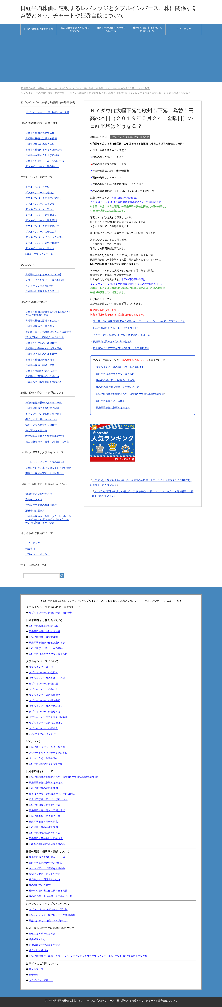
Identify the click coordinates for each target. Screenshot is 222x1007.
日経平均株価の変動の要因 (39, 326)
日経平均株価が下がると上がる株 (43, 149)
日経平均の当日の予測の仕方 (41, 354)
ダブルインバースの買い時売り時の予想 (130, 137)
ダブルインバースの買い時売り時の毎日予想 (120, 367)
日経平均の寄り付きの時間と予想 (43, 348)
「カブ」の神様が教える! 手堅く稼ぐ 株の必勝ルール (121, 335)
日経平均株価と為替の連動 (110, 400)
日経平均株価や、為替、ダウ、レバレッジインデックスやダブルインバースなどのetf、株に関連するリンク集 (48, 519)
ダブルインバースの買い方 (39, 209)
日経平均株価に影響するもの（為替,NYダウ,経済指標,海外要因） (64, 777)
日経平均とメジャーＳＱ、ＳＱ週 (43, 274)
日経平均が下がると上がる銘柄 (42, 155)
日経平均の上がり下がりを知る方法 (111, 29)
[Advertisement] (111, 61)
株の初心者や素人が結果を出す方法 (74, 29)
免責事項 (30, 548)
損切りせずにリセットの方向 (41, 419)
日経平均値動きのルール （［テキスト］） (116, 328)
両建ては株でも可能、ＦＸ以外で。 (44, 473)
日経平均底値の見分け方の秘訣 (42, 408)
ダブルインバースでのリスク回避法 (44, 237)
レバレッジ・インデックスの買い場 (44, 462)
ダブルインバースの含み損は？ (42, 243)
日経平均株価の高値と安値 (39, 365)
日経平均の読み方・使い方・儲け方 (112, 341)
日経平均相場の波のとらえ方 (41, 371)
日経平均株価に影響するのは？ (113, 407)
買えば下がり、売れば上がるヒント (44, 337)
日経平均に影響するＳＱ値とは (42, 291)
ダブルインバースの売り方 (39, 248)
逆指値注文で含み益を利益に (41, 505)
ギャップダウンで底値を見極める (43, 413)
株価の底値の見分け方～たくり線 (43, 402)
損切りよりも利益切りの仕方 (41, 425)
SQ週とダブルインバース (39, 254)
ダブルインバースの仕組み (39, 192)
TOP (85, 88)
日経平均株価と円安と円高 (39, 359)
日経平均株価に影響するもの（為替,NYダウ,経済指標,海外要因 (130, 394)
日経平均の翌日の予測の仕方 (41, 343)
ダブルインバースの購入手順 (41, 220)
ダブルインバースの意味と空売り (43, 198)
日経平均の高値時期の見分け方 (42, 376)
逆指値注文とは (33, 499)
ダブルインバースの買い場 (39, 203)
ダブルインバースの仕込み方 (41, 231)
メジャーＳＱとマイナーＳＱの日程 (44, 280)
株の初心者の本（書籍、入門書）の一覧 (147, 29)
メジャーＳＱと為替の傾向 (39, 285)
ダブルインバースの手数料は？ (42, 166)
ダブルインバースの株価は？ (41, 215)
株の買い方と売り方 (36, 430)
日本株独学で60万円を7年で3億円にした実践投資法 (121, 348)
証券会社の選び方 (35, 510)
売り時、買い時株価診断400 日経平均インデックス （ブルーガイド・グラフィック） (139, 321)
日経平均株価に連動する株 (38, 29)
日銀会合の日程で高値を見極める (43, 382)
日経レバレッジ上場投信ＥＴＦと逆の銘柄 (48, 468)
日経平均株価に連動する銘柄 (41, 138)
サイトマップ (183, 29)
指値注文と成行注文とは (38, 494)
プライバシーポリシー (37, 554)
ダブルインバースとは (37, 187)
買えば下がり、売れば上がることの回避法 (48, 331)
